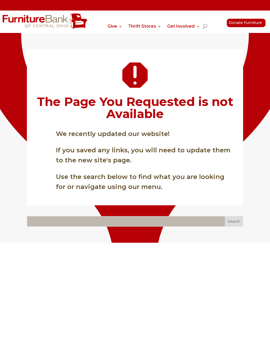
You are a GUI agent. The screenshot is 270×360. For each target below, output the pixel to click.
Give (112, 27)
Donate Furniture (245, 23)
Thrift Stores (142, 27)
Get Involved (181, 27)
